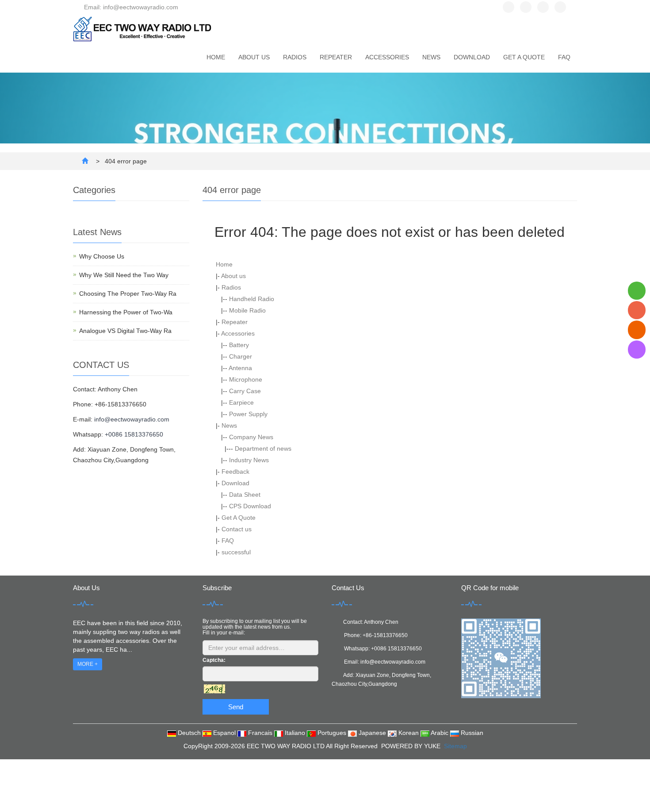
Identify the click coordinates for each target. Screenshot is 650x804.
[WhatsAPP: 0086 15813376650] (637, 291)
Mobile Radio (247, 310)
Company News (251, 437)
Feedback (235, 471)
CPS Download (250, 506)
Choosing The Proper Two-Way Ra (127, 293)
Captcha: (214, 660)
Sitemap (455, 746)
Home (215, 57)
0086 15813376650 (398, 649)
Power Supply (248, 413)
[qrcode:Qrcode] (637, 349)
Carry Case (245, 390)
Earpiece (241, 402)
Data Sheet (244, 494)
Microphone (245, 379)
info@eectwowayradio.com (131, 419)
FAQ (564, 57)
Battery (239, 344)
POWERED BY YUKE (411, 746)
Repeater (336, 57)
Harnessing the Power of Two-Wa (125, 312)
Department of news (263, 448)
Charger (240, 356)
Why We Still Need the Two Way (123, 274)
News (431, 57)
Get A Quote (524, 57)
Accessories (387, 57)
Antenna (240, 367)
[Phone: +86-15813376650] (637, 310)
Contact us (237, 529)
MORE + (87, 664)
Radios (294, 57)
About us (254, 57)
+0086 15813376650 (134, 434)
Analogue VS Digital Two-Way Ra (125, 330)
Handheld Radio (251, 298)
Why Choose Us (101, 256)
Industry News (249, 460)
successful (236, 552)
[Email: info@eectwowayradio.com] (637, 330)
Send (235, 707)
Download (472, 57)
